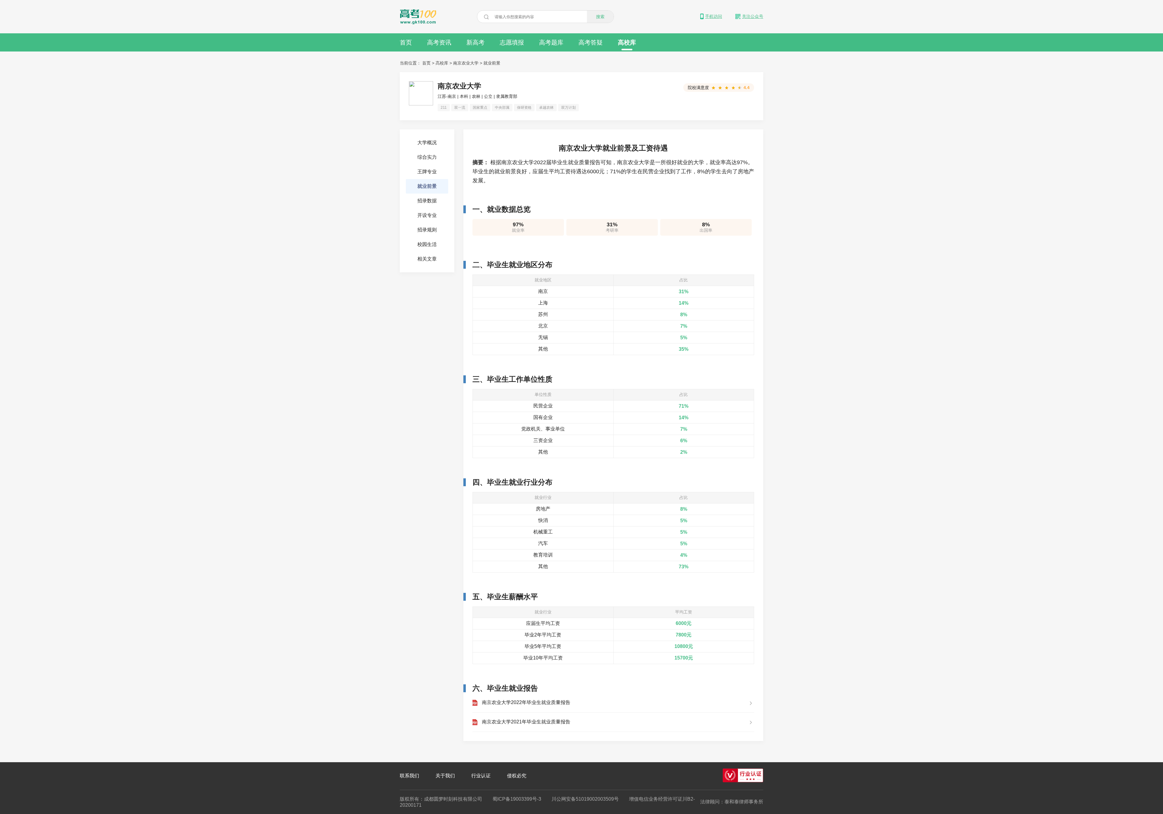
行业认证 (481, 775)
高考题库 (551, 42)
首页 (406, 42)
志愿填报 (512, 42)
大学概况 (427, 142)
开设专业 (427, 215)
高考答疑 (590, 42)
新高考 (475, 42)
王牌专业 (427, 171)
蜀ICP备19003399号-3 (516, 799)
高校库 (627, 42)
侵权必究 (516, 775)
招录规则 (427, 229)
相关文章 (427, 258)
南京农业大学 (466, 63)
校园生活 (427, 244)
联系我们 (409, 775)
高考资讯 (439, 42)
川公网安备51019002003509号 (585, 799)
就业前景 (491, 63)
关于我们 (445, 775)
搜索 (600, 16)
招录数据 (427, 200)
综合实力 (427, 157)
